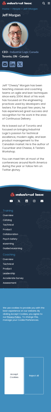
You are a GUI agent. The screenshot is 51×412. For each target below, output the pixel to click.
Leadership (9, 273)
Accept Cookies (14, 376)
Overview (8, 215)
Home (5, 9)
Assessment (9, 282)
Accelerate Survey (13, 278)
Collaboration (10, 234)
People (16, 9)
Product (7, 229)
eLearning (8, 243)
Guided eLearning (12, 248)
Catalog (7, 220)
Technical (8, 224)
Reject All (34, 375)
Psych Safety (10, 239)
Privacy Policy (14, 316)
